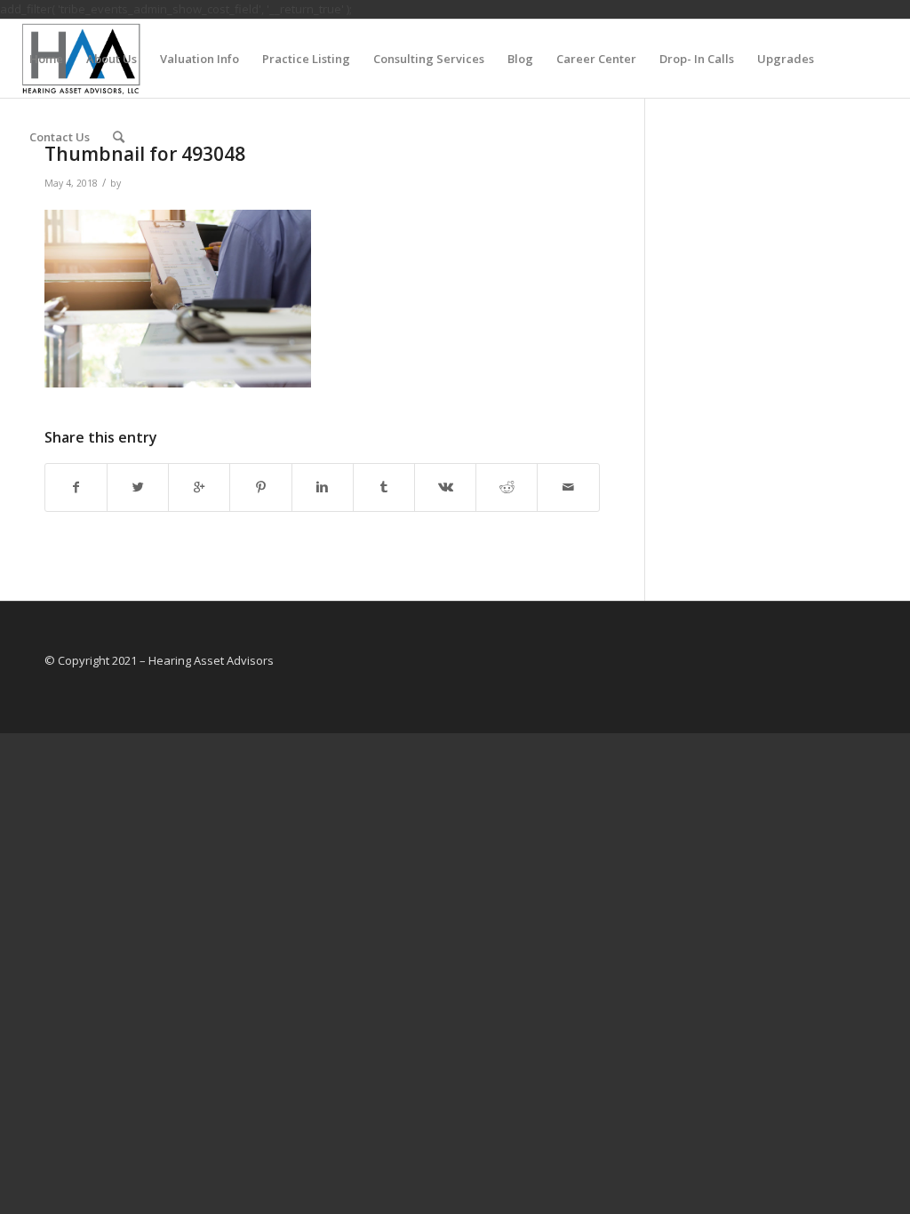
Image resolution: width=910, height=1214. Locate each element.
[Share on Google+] (199, 487)
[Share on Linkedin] (322, 487)
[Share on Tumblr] (384, 487)
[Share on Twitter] (138, 487)
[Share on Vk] (445, 487)
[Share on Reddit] (506, 487)
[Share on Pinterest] (260, 487)
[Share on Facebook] (76, 487)
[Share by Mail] (568, 487)
